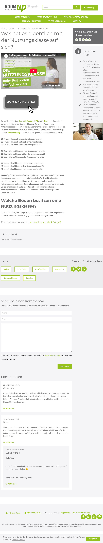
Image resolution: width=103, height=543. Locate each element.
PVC (36, 121)
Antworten (10, 408)
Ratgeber (29, 278)
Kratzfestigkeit (40, 269)
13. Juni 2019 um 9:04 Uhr (11, 419)
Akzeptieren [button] (93, 538)
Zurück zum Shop (13, 513)
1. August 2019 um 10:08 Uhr (15, 450)
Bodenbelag (21, 269)
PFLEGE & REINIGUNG (56, 21)
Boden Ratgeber (22, 17)
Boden (6, 269)
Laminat (22, 121)
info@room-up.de (33, 513)
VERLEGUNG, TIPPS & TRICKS (76, 17)
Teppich (30, 121)
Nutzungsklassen (10, 278)
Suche (76, 7)
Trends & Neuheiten (31, 21)
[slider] (83, 39)
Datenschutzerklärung (52, 355)
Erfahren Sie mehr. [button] (18, 540)
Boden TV (77, 21)
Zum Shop (90, 8)
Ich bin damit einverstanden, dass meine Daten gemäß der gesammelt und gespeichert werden (36, 357)
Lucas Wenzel (13, 452)
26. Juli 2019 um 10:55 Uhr (11, 385)
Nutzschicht (59, 269)
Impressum (65, 513)
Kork (46, 121)
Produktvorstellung (47, 17)
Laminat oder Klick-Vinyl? (45, 222)
